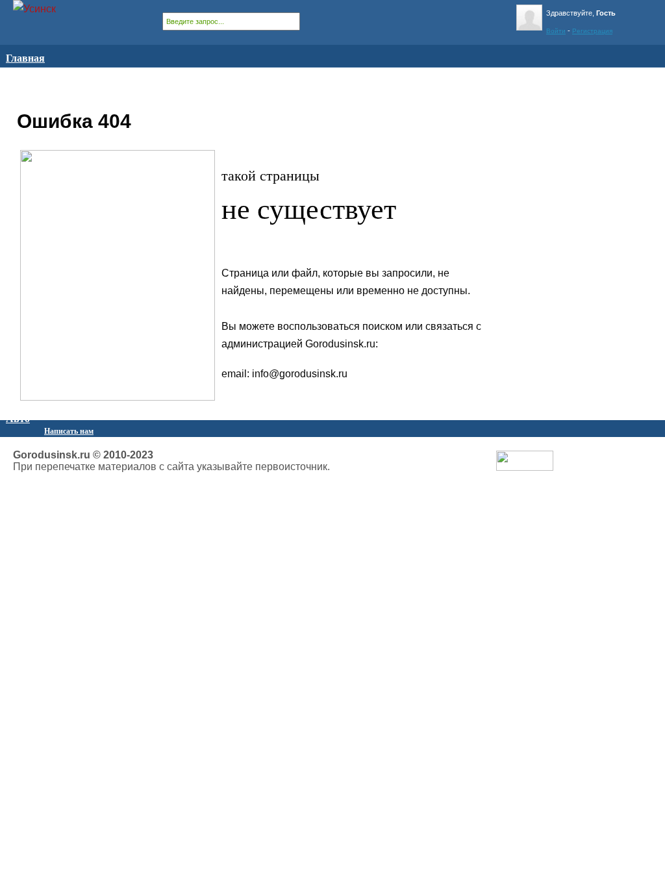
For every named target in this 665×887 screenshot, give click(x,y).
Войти (556, 30)
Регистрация (592, 30)
